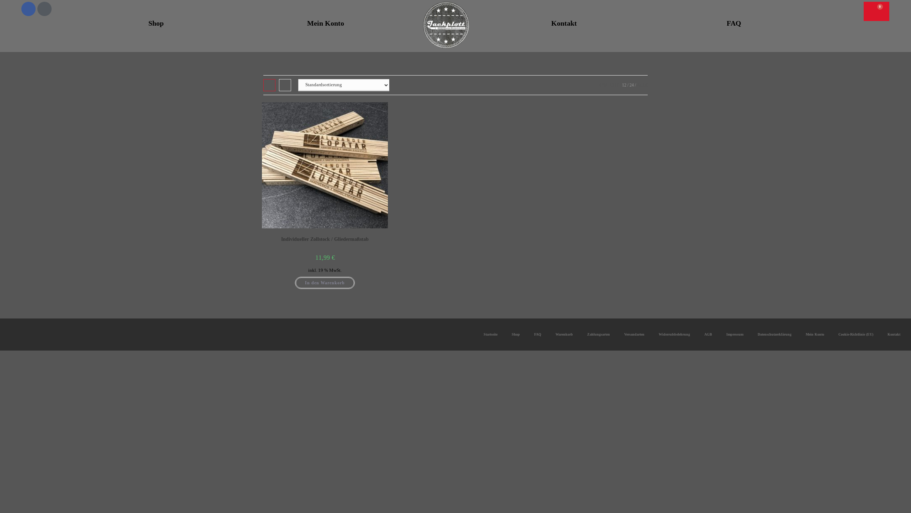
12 (624, 85)
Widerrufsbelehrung (674, 334)
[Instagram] (44, 9)
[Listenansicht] (285, 85)
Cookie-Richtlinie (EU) (855, 334)
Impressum (734, 334)
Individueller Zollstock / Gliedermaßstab (325, 239)
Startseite (490, 334)
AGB (708, 334)
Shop (156, 23)
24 (632, 85)
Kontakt (564, 23)
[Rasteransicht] (269, 85)
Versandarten (634, 334)
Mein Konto (325, 23)
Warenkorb (564, 334)
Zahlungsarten (598, 334)
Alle (642, 85)
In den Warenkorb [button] (325, 282)
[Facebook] (28, 9)
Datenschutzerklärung (774, 334)
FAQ (734, 23)
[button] (845, 10)
